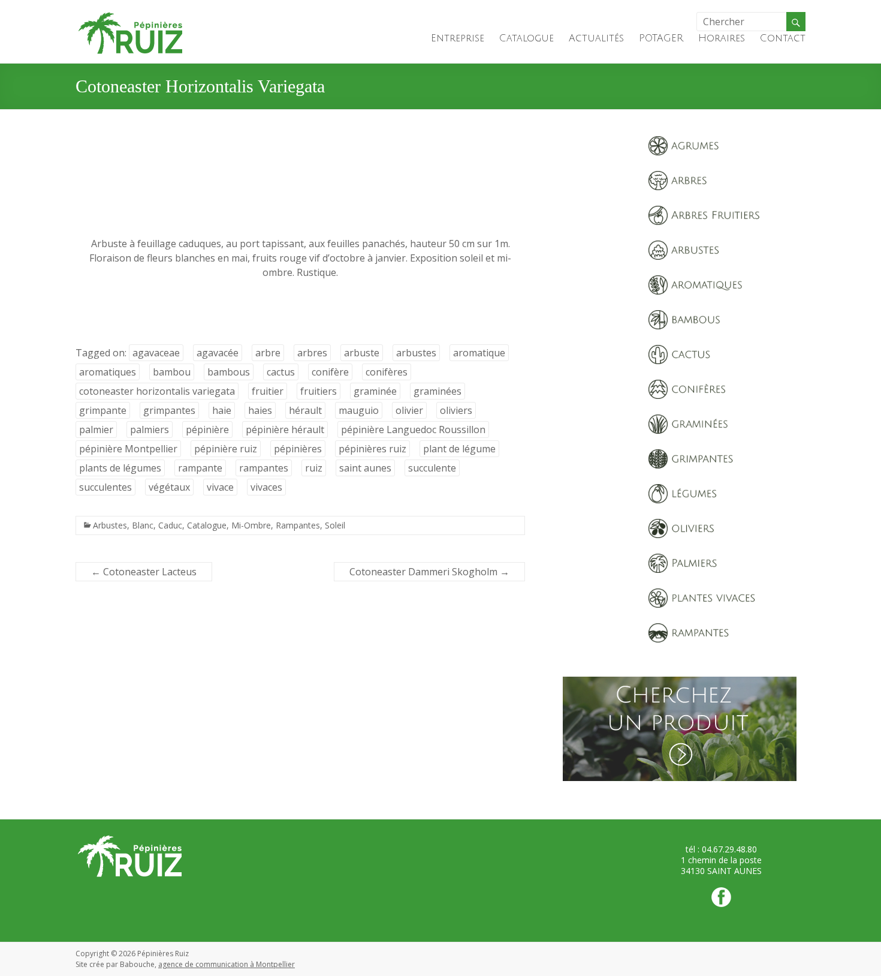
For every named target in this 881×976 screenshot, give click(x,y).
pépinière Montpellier (128, 448)
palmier (96, 429)
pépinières (298, 448)
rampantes (263, 468)
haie (221, 410)
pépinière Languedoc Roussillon (413, 429)
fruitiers (318, 391)
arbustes (416, 352)
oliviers (456, 410)
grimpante (102, 410)
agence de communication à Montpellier (226, 964)
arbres (312, 352)
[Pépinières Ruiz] (131, 15)
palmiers (149, 429)
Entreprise (457, 38)
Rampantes (298, 525)
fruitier (267, 391)
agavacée (218, 352)
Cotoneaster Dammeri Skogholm (429, 571)
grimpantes (169, 410)
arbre (267, 352)
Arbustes (110, 525)
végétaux (169, 487)
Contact (782, 38)
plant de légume (459, 448)
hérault (305, 410)
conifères (387, 372)
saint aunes (365, 468)
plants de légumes (120, 468)
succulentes (105, 487)
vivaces (266, 487)
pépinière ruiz (225, 448)
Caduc (170, 525)
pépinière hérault (285, 429)
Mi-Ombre (251, 525)
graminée (375, 391)
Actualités (596, 38)
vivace (220, 487)
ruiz (313, 468)
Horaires (721, 38)
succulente (432, 468)
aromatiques (107, 372)
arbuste (361, 352)
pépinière (207, 429)
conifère (330, 372)
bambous (228, 372)
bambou (172, 372)
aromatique (479, 352)
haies (260, 410)
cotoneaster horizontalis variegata (157, 391)
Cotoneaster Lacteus (144, 571)
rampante (200, 468)
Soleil (335, 525)
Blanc (142, 525)
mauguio (359, 410)
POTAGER (661, 38)
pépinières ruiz (372, 448)
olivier (409, 410)
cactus (281, 372)
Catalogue (526, 38)
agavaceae (156, 352)
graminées (437, 391)
